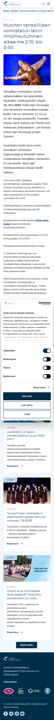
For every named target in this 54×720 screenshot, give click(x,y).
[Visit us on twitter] (11, 713)
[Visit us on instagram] (17, 713)
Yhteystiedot (10, 682)
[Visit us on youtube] (22, 713)
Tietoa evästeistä (10, 707)
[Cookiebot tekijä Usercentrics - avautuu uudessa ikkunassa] (39, 303)
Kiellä (27, 414)
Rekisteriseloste (39, 704)
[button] (41, 4)
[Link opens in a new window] (8, 691)
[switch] (47, 359)
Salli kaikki (27, 396)
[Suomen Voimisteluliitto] (12, 659)
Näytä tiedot (39, 387)
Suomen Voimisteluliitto (12, 3)
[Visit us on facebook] (5, 713)
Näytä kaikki (26, 645)
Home (6, 11)
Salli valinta (27, 405)
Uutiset (14, 11)
